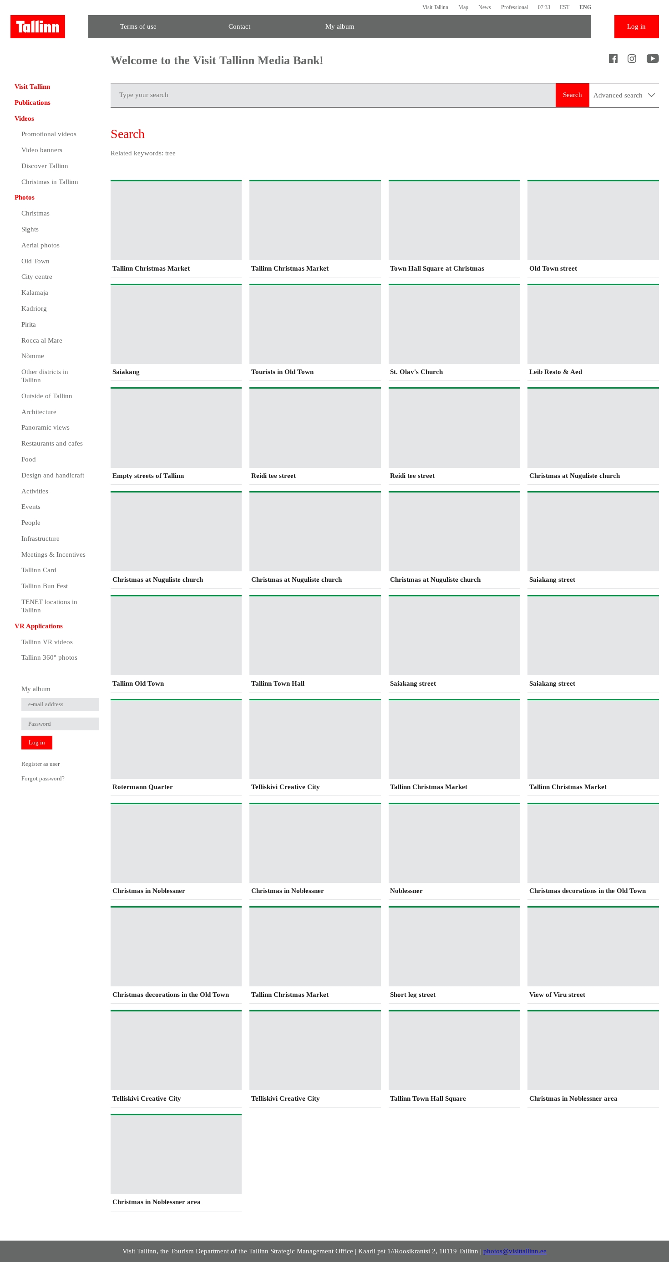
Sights (30, 229)
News (484, 7)
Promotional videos (48, 134)
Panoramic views (45, 427)
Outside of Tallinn (46, 396)
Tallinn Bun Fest (44, 586)
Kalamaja (34, 292)
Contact (239, 26)
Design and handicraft (52, 475)
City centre (36, 276)
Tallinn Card (38, 570)
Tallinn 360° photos (49, 657)
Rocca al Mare (41, 340)
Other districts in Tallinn (44, 376)
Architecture (38, 412)
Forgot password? (43, 778)
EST (564, 7)
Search (572, 94)
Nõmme (32, 355)
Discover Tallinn (44, 165)
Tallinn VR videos (47, 642)
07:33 (544, 7)
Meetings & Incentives (53, 554)
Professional (514, 7)
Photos (25, 197)
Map (463, 7)
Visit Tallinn (435, 7)
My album (340, 26)
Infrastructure (40, 538)
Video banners (41, 150)
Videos (24, 118)
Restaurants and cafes (52, 443)
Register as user (40, 763)
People (31, 522)
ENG (585, 7)
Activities (34, 491)
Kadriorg (34, 308)
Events (31, 506)
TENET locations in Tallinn (49, 606)
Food (28, 459)
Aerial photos (40, 245)
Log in (636, 26)
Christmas (35, 213)
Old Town (35, 261)
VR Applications (39, 626)
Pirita (28, 324)
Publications (33, 102)
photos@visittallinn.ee (515, 1251)
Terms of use (138, 26)
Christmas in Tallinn (49, 181)
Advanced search (618, 95)
